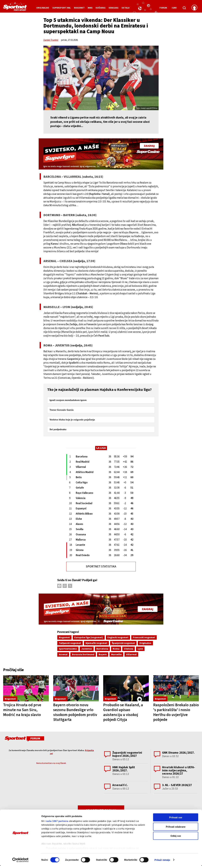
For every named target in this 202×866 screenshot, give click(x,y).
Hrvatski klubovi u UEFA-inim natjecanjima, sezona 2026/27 (178, 770)
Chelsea (128, 649)
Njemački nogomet (96, 643)
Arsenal (63, 654)
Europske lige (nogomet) (88, 637)
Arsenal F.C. (120, 785)
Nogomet (64, 637)
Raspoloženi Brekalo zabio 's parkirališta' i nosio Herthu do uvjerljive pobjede (176, 712)
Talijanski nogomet (70, 643)
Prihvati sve (175, 817)
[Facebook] (59, 586)
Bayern (103, 654)
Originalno (145, 643)
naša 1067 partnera (57, 821)
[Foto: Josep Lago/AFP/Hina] (101, 78)
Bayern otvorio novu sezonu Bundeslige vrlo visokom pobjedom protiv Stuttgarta (75, 712)
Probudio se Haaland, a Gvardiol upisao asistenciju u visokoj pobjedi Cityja (123, 712)
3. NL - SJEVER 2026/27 (177, 785)
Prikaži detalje (162, 859)
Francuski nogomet (144, 637)
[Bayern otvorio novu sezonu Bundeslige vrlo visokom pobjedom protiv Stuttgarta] (76, 688)
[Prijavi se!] (194, 8)
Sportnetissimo (68, 649)
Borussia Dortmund (83, 654)
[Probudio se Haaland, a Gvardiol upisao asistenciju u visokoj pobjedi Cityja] (126, 688)
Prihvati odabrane (175, 826)
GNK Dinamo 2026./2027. (178, 753)
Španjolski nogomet (123, 643)
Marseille (116, 654)
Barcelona (102, 649)
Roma (116, 649)
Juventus (86, 649)
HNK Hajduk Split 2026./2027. (123, 769)
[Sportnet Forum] (24, 739)
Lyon (140, 649)
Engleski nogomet (117, 637)
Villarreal (131, 654)
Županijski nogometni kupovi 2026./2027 (127, 754)
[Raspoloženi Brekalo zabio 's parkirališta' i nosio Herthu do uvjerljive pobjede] (176, 688)
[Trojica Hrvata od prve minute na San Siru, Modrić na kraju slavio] (26, 688)
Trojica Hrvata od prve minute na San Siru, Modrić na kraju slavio (22, 710)
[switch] (85, 859)
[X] (70, 586)
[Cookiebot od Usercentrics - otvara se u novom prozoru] (20, 860)
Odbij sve (175, 836)
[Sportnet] (15, 8)
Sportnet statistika (101, 566)
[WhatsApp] (65, 586)
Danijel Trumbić (50, 40)
